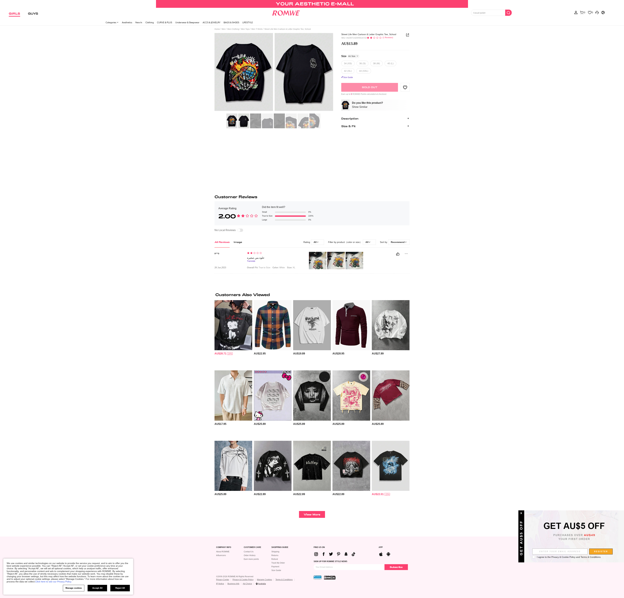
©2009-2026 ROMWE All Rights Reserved (234, 576)
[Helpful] (398, 254)
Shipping (275, 552)
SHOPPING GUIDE (279, 547)
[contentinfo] (220, 353)
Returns (274, 555)
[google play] (388, 553)
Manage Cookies (264, 579)
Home (217, 29)
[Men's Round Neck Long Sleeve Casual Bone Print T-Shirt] (233, 466)
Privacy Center (222, 579)
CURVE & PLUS (164, 22)
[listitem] (233, 334)
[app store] (381, 553)
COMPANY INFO (223, 547)
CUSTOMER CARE (252, 547)
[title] (312, 294)
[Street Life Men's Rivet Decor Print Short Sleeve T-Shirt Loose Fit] (351, 466)
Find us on (319, 547)
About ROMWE (222, 552)
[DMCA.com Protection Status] (330, 577)
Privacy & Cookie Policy (243, 579)
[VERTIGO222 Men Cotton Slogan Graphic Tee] (312, 325)
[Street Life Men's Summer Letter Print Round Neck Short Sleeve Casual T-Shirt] (391, 466)
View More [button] (312, 514)
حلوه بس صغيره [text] (255, 257)
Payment (275, 566)
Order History (249, 555)
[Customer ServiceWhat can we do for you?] (597, 12)
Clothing (149, 22)
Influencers (221, 555)
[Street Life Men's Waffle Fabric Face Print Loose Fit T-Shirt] (312, 395)
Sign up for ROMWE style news (330, 561)
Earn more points (251, 559)
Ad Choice (247, 584)
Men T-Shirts (256, 29)
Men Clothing (233, 29)
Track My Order (278, 563)
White (279, 267)
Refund (274, 559)
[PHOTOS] (273, 72)
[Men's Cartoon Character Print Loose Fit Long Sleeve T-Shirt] (273, 466)
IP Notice (220, 584)
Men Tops (245, 29)
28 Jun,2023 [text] (220, 267)
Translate (251, 261)
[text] (274, 253)
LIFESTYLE (247, 22)
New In (138, 22)
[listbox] (576, 12)
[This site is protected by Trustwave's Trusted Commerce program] (317, 577)
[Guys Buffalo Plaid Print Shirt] (273, 325)
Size (348, 56)
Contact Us (249, 552)
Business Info (233, 584)
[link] (312, 4)
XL (291, 267)
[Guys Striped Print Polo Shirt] (351, 325)
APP (381, 547)
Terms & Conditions (284, 579)
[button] (405, 87)
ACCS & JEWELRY (211, 22)
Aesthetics (127, 22)
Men (224, 29)
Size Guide (276, 570)
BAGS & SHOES (231, 22)
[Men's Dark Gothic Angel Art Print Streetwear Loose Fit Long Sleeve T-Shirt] (391, 325)
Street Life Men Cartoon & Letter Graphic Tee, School (368, 34)
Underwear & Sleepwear (187, 22)
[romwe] (286, 12)
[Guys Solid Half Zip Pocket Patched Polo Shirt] (233, 395)
